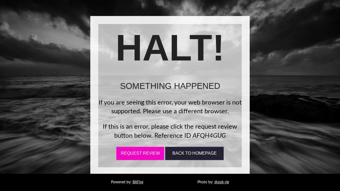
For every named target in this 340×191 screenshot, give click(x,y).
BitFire (138, 182)
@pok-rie (221, 182)
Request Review (140, 153)
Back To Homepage (194, 153)
